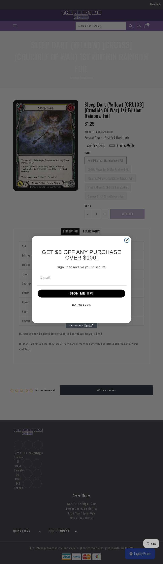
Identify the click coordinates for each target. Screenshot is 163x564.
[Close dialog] (126, 240)
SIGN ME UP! (82, 293)
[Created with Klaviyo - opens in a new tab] (81, 325)
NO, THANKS (81, 305)
